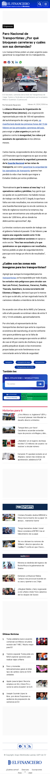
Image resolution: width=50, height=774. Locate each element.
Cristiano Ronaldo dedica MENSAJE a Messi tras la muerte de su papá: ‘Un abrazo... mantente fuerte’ (32, 518)
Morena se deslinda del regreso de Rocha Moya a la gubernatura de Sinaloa (32, 565)
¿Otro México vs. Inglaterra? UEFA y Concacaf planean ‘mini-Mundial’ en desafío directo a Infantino (32, 417)
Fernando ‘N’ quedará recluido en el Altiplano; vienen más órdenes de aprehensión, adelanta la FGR (32, 457)
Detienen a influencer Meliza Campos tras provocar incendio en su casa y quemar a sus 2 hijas (32, 579)
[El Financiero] (15, 4)
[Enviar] (40, 384)
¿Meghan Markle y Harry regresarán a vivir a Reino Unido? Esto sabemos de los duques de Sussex (32, 592)
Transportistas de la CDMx (25, 367)
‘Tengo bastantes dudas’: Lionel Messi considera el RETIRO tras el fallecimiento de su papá (31, 531)
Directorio (25, 770)
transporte (8, 362)
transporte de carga (24, 362)
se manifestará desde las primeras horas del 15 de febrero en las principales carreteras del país (25, 124)
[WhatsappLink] (25, 396)
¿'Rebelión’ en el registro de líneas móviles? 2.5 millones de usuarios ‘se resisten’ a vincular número (32, 444)
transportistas (10, 278)
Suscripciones (37, 770)
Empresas (8, 26)
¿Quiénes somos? (12, 770)
